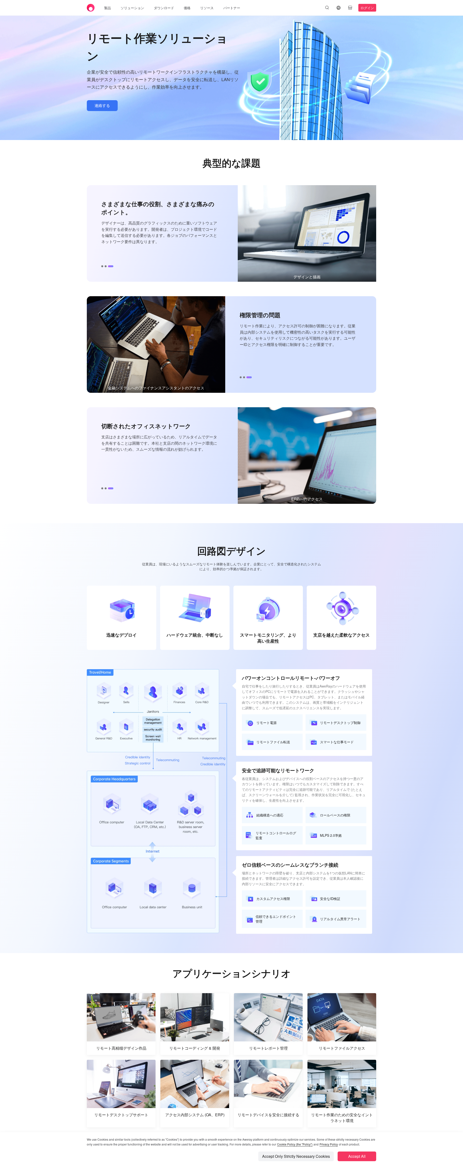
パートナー (231, 7)
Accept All (357, 1156)
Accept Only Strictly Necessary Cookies (296, 1156)
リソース (207, 7)
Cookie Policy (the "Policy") (295, 1144)
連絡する (102, 105)
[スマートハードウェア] (350, 8)
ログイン (367, 7)
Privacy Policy (329, 1144)
